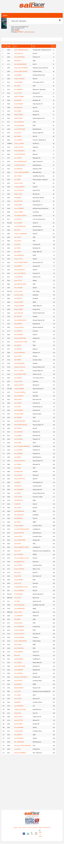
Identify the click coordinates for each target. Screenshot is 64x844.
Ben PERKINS (18, 417)
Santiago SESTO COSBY (20, 342)
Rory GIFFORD (18, 201)
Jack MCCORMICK (19, 637)
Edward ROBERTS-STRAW (21, 547)
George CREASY (18, 302)
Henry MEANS (18, 378)
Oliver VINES (17, 507)
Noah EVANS (17, 442)
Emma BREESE (18, 673)
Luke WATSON (18, 331)
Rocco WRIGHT (18, 223)
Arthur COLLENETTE (20, 273)
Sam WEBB (17, 179)
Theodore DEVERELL (20, 392)
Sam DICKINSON (18, 489)
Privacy (24, 827)
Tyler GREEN (17, 111)
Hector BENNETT (19, 334)
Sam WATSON (18, 298)
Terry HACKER (18, 140)
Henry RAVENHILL (19, 648)
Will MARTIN (17, 60)
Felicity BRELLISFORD (20, 215)
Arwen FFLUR (18, 280)
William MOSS (18, 399)
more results (30, 32)
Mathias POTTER (18, 385)
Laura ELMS (17, 468)
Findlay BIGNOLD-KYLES (21, 587)
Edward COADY (18, 118)
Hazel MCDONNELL (19, 363)
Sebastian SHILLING (19, 367)
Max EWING (17, 522)
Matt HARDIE (17, 136)
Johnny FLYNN (18, 291)
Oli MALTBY (17, 504)
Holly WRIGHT (18, 684)
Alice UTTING (18, 698)
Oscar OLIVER (18, 497)
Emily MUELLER (18, 53)
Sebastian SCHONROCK (20, 677)
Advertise (46, 827)
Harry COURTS (18, 680)
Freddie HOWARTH (19, 187)
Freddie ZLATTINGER (20, 709)
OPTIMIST (20, 32)
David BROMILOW (19, 511)
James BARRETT (19, 670)
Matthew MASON (18, 688)
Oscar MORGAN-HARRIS (21, 262)
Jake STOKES (18, 428)
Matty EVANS (17, 100)
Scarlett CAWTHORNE (20, 338)
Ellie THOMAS (18, 176)
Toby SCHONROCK (19, 57)
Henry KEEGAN (18, 439)
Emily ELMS (17, 244)
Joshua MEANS (18, 82)
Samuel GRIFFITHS (19, 479)
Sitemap (16, 827)
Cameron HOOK (18, 183)
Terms (20, 827)
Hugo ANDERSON (19, 255)
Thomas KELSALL (19, 327)
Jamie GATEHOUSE (19, 129)
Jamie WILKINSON (19, 125)
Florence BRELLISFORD (20, 71)
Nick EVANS (17, 248)
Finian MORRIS (18, 277)
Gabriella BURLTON (19, 460)
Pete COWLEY (18, 662)
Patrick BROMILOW (19, 608)
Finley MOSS (17, 576)
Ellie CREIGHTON (19, 515)
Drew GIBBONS (18, 89)
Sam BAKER (17, 457)
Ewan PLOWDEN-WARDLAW (22, 446)
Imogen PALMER (18, 525)
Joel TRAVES (17, 464)
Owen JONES (18, 644)
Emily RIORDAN (18, 594)
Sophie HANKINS (18, 659)
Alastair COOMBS (19, 96)
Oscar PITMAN (18, 724)
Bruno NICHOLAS (19, 122)
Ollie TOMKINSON (19, 742)
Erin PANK (17, 601)
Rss (49, 827)
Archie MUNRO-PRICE (20, 374)
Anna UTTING (18, 93)
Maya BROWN (18, 324)
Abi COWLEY (17, 251)
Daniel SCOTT (18, 219)
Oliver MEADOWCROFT (20, 161)
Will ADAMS (17, 619)
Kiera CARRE (17, 403)
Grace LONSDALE (19, 590)
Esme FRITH (17, 598)
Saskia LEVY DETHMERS (21, 68)
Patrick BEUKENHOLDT (20, 320)
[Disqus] (32, 783)
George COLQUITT (19, 633)
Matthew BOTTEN (19, 533)
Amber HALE (17, 713)
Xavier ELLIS (17, 583)
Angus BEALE (18, 486)
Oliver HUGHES (18, 287)
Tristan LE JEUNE (19, 143)
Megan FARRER (18, 309)
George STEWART (19, 305)
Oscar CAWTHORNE (19, 540)
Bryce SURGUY (18, 565)
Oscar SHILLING (18, 313)
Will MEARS (17, 702)
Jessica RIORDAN (19, 388)
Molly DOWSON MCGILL (20, 424)
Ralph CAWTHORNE (19, 666)
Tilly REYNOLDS (18, 500)
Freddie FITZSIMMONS (20, 233)
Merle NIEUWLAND (19, 605)
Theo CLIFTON (18, 381)
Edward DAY (17, 551)
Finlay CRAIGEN (18, 104)
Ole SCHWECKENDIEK (20, 64)
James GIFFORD (18, 190)
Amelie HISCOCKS (19, 569)
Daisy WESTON (18, 169)
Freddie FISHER (18, 731)
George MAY (17, 132)
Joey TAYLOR (18, 158)
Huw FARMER (18, 266)
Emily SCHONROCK (19, 352)
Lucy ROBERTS (18, 615)
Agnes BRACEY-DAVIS (20, 284)
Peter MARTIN (18, 734)
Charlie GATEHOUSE (20, 226)
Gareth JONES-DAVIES (20, 641)
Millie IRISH (17, 230)
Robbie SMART (18, 205)
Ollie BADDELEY (18, 518)
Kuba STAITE (17, 241)
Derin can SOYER (19, 370)
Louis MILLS (17, 749)
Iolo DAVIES (17, 482)
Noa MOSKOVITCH (19, 561)
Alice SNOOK (17, 345)
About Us (35, 827)
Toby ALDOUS (18, 475)
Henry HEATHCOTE (19, 269)
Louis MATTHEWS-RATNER (21, 529)
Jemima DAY (17, 691)
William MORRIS (18, 114)
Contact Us (29, 827)
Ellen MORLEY (18, 316)
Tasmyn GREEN (18, 212)
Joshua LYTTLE (18, 259)
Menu (5, 15)
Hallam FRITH (18, 612)
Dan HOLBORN (18, 453)
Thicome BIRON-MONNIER (21, 172)
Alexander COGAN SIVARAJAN (22, 745)
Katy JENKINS (18, 349)
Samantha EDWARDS (20, 753)
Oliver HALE (17, 572)
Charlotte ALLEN (18, 295)
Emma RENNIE (18, 450)
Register (41, 827)
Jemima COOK (18, 536)
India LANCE (17, 543)
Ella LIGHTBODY (18, 554)
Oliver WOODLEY (19, 396)
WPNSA (17, 30)
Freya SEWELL (18, 435)
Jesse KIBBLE (18, 75)
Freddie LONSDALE (19, 78)
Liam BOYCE (17, 493)
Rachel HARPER (18, 579)
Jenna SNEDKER (18, 706)
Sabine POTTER (18, 720)
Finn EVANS (17, 695)
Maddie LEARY (18, 194)
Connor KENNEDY (19, 208)
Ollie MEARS (17, 360)
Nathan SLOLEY (18, 716)
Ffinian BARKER (18, 652)
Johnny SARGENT (19, 626)
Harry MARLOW (18, 432)
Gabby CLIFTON (18, 147)
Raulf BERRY (17, 197)
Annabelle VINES (18, 414)
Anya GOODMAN (18, 727)
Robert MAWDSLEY (19, 150)
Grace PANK (17, 406)
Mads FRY (17, 655)
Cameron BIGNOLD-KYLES (21, 558)
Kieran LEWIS (18, 356)
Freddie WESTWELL (19, 165)
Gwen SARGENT (18, 410)
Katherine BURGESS (19, 421)
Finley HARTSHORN (19, 154)
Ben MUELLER (18, 107)
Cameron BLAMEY (19, 630)
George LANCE (18, 623)
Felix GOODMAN (18, 738)
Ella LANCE (17, 86)
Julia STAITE (17, 237)
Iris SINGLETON (18, 471)
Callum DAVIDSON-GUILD (21, 50)
